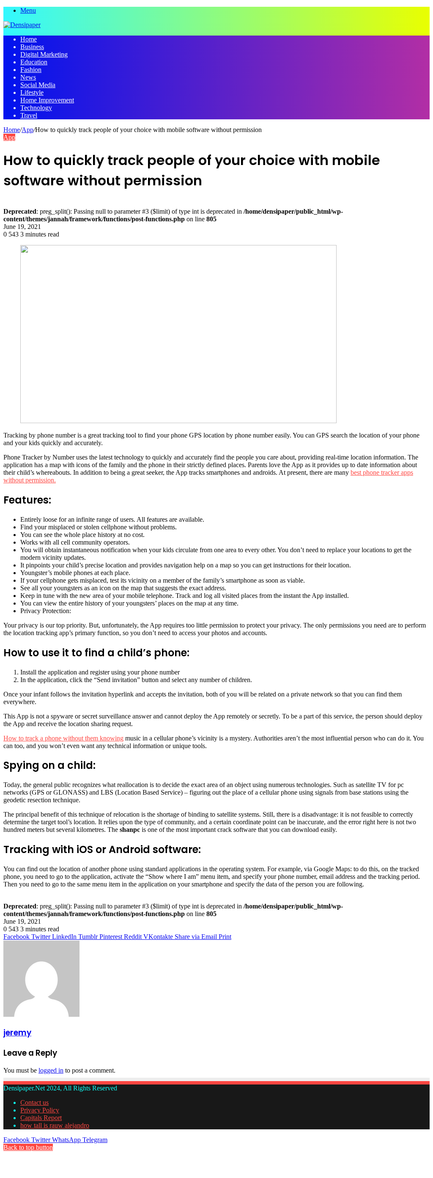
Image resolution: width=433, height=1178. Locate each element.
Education (33, 62)
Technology (36, 107)
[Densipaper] (22, 24)
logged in (50, 1070)
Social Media (37, 84)
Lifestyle (32, 92)
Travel (28, 115)
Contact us (34, 1102)
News (28, 77)
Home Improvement (47, 100)
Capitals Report (41, 1117)
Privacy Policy (39, 1110)
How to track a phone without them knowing (63, 738)
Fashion (30, 69)
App (27, 129)
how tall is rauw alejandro (54, 1125)
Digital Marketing (44, 54)
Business (32, 46)
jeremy (17, 1032)
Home (28, 39)
